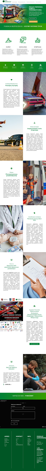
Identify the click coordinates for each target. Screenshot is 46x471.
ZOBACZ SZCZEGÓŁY (32, 18)
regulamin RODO (17, 420)
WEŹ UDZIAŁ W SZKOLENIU (33, 21)
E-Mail (24, 406)
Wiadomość (12, 410)
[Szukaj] (9, 6)
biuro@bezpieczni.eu (19, 444)
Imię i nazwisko (13, 406)
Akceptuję (16, 420)
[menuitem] (3, 2)
